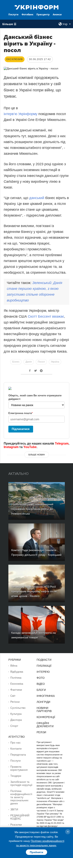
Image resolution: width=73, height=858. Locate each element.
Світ (12, 695)
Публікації (44, 665)
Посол (41, 361)
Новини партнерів (44, 709)
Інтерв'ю (43, 671)
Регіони (15, 701)
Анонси (57, 14)
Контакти (16, 748)
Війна (13, 665)
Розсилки (16, 824)
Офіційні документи (45, 725)
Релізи (41, 732)
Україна (55, 361)
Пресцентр (43, 14)
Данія (29, 361)
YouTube (30, 447)
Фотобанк (27, 14)
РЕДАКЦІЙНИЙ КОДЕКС (19, 817)
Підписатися (21, 429)
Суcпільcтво (18, 707)
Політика (15, 677)
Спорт (14, 725)
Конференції (46, 717)
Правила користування (19, 768)
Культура (16, 713)
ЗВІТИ (14, 809)
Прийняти (36, 852)
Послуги (13, 14)
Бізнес (15, 361)
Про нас (15, 742)
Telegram (62, 443)
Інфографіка (46, 695)
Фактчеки (16, 689)
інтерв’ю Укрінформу (20, 114)
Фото (41, 677)
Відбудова (16, 671)
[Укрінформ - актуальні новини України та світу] (37, 7)
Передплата (18, 754)
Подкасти (44, 659)
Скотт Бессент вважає (46, 316)
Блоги (41, 689)
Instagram (11, 447)
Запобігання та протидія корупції (21, 783)
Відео (41, 683)
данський (36, 198)
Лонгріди (43, 701)
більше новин (36, 454)
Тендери (15, 775)
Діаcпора (16, 719)
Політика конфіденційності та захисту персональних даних (21, 797)
